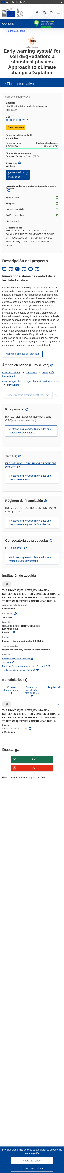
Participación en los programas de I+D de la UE (29, 666)
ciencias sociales (11, 372)
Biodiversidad (12, 221)
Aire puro (10, 203)
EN (11, 269)
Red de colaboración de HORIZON (23, 670)
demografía (48, 372)
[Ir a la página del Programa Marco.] (32, 42)
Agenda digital (12, 197)
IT (30, 269)
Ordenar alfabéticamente (11, 688)
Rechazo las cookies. (32, 1168)
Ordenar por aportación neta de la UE (32, 690)
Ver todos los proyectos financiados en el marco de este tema (30, 478)
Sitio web (10, 662)
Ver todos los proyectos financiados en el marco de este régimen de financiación (30, 522)
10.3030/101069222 (15, 120)
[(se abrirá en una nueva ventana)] (12, 12)
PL (37, 269)
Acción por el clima (15, 215)
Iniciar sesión (37, 13)
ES (17, 269)
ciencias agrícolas (11, 381)
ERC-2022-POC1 (14, 548)
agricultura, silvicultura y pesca (43, 381)
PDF (34, 768)
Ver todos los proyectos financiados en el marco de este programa (30, 431)
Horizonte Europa (15, 31)
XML (34, 759)
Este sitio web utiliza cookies (17, 1149)
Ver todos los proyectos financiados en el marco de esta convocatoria (30, 559)
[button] (44, 13)
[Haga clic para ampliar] (59, 705)
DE (4, 269)
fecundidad (8, 376)
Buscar (51, 13)
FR (24, 269)
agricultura (13, 385)
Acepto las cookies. (32, 1160)
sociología (31, 372)
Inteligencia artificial (15, 209)
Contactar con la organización (20, 659)
